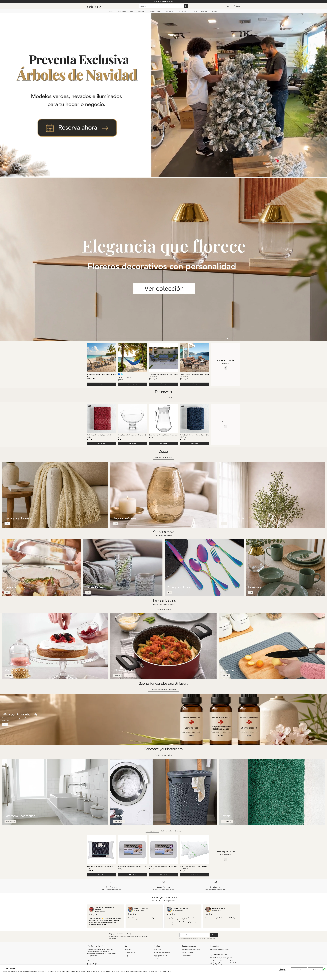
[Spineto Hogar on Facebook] (159, 503)
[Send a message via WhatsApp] (324, 969)
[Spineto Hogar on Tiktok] (165, 503)
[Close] (184, 470)
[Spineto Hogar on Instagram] (162, 503)
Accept (299, 970)
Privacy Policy (167, 971)
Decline (315, 970)
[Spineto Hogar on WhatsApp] (168, 503)
